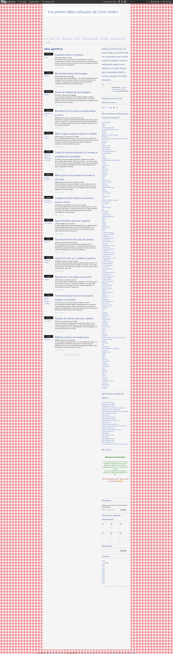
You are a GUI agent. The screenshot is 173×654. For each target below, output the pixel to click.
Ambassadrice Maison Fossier (110, 129)
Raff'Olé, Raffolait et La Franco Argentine (113, 337)
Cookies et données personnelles (115, 653)
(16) (115, 444)
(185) (108, 406)
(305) (108, 402)
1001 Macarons (106, 122)
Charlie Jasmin (106, 146)
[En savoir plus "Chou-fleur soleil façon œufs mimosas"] (106, 527)
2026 (103, 561)
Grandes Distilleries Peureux (110, 200)
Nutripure (104, 312)
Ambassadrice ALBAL (108, 127)
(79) (106, 422)
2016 (103, 579)
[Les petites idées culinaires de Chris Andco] (106, 88)
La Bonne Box (106, 236)
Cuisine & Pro (106, 165)
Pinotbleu (104, 321)
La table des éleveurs (108, 254)
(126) (115, 411)
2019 (103, 574)
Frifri (103, 194)
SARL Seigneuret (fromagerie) (110, 348)
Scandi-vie (105, 350)
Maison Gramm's (107, 287)
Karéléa (104, 223)
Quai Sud (104, 334)
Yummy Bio (105, 386)
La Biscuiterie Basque (108, 232)
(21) (108, 438)
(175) (114, 408)
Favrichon (104, 191)
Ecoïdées (104, 175)
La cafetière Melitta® (108, 238)
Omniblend (105, 314)
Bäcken (104, 131)
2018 (103, 575)
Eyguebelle (105, 185)
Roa (103, 344)
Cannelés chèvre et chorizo (69, 54)
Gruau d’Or (105, 203)
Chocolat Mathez (106, 153)
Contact (48, 42)
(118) (109, 413)
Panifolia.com (105, 316)
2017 (103, 577)
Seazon (104, 354)
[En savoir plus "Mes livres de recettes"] (115, 527)
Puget (103, 328)
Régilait (104, 341)
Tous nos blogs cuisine (109, 1)
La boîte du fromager (108, 234)
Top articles (81, 653)
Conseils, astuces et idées (117, 39)
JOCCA (104, 218)
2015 (103, 581)
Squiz (103, 368)
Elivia (103, 178)
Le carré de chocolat (108, 261)
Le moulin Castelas (107, 265)
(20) (108, 440)
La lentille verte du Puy (108, 245)
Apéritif (52, 39)
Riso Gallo (105, 343)
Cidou (103, 155)
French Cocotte (106, 193)
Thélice (104, 375)
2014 (103, 583)
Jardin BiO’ (105, 212)
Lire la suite (59, 67)
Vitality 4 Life (105, 384)
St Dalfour (104, 370)
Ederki (103, 176)
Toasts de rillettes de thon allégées (73, 92)
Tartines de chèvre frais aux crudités (74, 318)
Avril (105, 563)
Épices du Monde (107, 182)
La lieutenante (106, 247)
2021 (103, 570)
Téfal (103, 373)
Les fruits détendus (107, 269)
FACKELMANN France (108, 187)
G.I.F (103, 198)
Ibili (103, 209)
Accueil (46, 39)
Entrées (58, 39)
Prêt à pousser (106, 326)
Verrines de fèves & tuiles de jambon (74, 239)
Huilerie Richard (106, 207)
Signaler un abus (96, 653)
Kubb (103, 231)
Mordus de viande (107, 305)
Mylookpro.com (106, 307)
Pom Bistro (105, 323)
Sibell (103, 355)
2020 (103, 572)
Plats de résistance (67, 39)
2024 (103, 564)
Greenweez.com (106, 202)
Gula (103, 205)
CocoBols (104, 158)
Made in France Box (107, 281)
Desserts (77, 39)
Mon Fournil (105, 303)
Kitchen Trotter (106, 227)
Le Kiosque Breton (107, 263)
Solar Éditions (106, 366)
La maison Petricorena (108, 249)
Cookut (104, 164)
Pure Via (104, 330)
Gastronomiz (105, 196)
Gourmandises (104, 39)
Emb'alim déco (106, 180)
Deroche (104, 173)
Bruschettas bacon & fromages (71, 73)
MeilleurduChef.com (107, 292)
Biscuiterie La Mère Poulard (110, 135)
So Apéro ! (105, 363)
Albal (103, 126)
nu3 (103, 310)
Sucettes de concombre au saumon (73, 276)
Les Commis (105, 267)
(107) (111, 420)
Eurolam (104, 184)
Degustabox (105, 169)
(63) (108, 427)
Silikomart (104, 359)
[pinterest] (125, 2)
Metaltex (104, 294)
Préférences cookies (131, 653)
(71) (114, 426)
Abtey (103, 124)
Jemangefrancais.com (108, 216)
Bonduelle (104, 137)
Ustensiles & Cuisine (107, 381)
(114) (106, 415)
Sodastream (105, 364)
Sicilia (103, 357)
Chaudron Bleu (106, 147)
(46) (111, 429)
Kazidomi (104, 225)
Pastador (104, 317)
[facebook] (119, 2)
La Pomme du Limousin (108, 252)
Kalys (103, 220)
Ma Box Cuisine (106, 279)
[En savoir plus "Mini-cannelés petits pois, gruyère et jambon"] (106, 536)
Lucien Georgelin (107, 278)
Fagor (103, 189)
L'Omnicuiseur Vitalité (108, 276)
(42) (108, 431)
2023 (103, 566)
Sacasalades (105, 346)
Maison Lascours (107, 288)
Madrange (105, 283)
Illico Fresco (105, 211)
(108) (108, 417)
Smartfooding (105, 361)
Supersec (104, 372)
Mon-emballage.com (108, 301)
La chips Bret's (106, 240)
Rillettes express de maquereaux (72, 337)
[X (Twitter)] (122, 2)
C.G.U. (103, 653)
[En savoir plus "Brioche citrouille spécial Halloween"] (124, 536)
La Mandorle (105, 250)
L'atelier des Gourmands (109, 258)
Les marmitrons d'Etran (108, 272)
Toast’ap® (104, 379)
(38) (105, 433)
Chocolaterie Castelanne (109, 151)
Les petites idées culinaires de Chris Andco (83, 11)
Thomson (104, 377)
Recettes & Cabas (107, 339)
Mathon (104, 290)
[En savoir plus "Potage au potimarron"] (115, 536)
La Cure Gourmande (108, 241)
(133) (111, 409)
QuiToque (104, 335)
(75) (110, 424)
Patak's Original (106, 319)
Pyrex (103, 332)
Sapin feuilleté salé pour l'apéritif (72, 220)
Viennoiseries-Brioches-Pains (89, 39)
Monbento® (105, 299)
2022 (103, 568)
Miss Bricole (105, 296)
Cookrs (104, 162)
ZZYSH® (104, 388)
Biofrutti (104, 133)
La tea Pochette (106, 256)
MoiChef (104, 297)
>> (78, 355)
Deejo (103, 167)
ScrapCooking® (106, 352)
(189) (108, 404)
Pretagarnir (105, 325)
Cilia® (103, 156)
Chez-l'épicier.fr (106, 149)
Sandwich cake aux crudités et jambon (75, 258)
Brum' (103, 144)
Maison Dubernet (107, 285)
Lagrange (104, 243)
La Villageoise (106, 259)
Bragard (104, 142)
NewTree (104, 308)
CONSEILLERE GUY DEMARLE (111, 160)
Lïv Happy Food (106, 274)
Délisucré (104, 171)
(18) (108, 442)
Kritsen (104, 229)
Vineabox (104, 382)
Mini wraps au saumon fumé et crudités (76, 133)
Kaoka (103, 222)
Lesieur (104, 270)
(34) (105, 437)
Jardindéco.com (106, 214)
